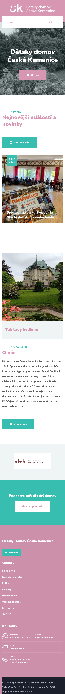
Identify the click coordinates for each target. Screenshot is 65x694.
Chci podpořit (34, 506)
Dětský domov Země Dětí (38, 682)
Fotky (5, 583)
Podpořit (13, 552)
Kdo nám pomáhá (12, 577)
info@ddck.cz (18, 648)
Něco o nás (8, 570)
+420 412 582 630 (44, 637)
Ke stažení (8, 608)
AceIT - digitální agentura (28, 687)
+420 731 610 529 (20, 637)
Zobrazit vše (21, 142)
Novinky (6, 589)
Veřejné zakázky (11, 602)
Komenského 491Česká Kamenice (20, 661)
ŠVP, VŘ (6, 614)
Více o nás (20, 424)
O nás (35, 75)
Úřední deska (10, 595)
